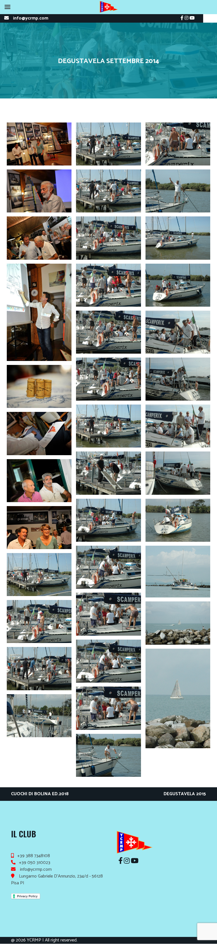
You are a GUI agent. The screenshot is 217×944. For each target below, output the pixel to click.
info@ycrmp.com (30, 18)
